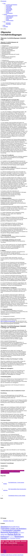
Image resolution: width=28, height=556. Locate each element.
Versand (7, 541)
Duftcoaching (9, 18)
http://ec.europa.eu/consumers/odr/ (8, 321)
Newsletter (5, 26)
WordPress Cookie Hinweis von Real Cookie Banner (12, 554)
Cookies (5, 543)
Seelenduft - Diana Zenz (8, 520)
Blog (4, 25)
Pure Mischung (12, 536)
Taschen (8, 538)
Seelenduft (8, 22)
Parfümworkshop (9, 20)
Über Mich (8, 24)
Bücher (7, 12)
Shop (4, 3)
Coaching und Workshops (11, 4)
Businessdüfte (9, 5)
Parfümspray (5, 536)
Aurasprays (5, 527)
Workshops (18, 538)
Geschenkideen (9, 13)
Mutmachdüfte (9, 9)
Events (7, 19)
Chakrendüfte (9, 8)
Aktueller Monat (4, 465)
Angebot (5, 14)
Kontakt (2, 541)
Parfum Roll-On (14, 534)
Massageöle (4, 532)
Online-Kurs (4, 534)
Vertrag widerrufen (12, 543)
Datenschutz (24, 541)
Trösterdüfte (12, 538)
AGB (2, 543)
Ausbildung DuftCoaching (11, 15)
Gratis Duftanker (9, 16)
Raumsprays (19, 536)
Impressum (17, 541)
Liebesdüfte (8, 7)
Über (4, 21)
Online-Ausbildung (21, 532)
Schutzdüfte (8, 10)
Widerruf (12, 541)
